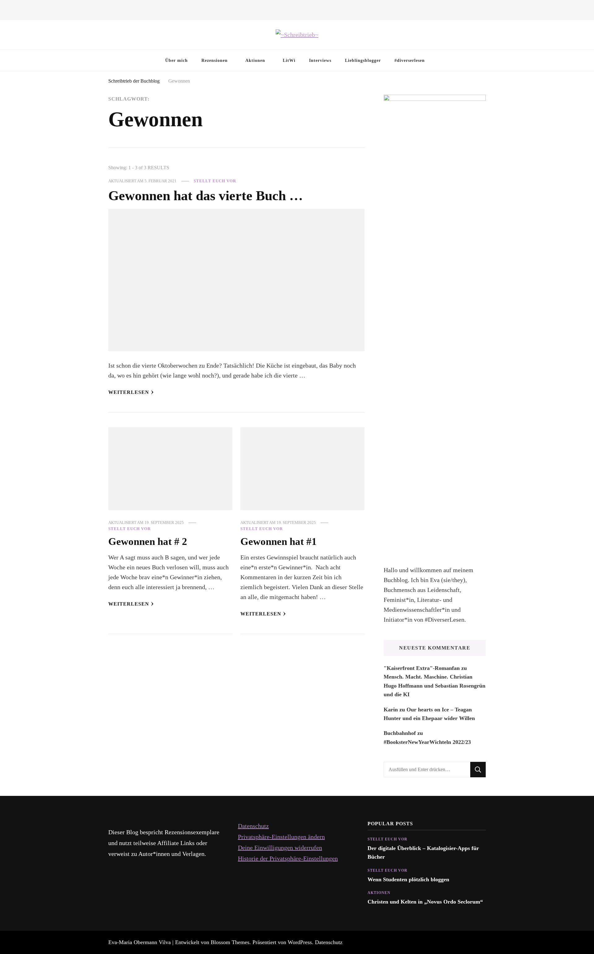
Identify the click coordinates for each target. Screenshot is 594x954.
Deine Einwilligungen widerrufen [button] (280, 847)
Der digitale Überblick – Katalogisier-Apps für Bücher (423, 852)
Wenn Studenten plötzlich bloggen (408, 879)
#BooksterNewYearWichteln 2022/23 (427, 742)
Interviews (320, 60)
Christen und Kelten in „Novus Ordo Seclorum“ (425, 902)
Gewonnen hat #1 (278, 541)
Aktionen (255, 60)
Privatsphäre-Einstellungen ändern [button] (281, 836)
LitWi (289, 60)
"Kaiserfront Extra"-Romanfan (422, 668)
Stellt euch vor (215, 181)
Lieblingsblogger (363, 60)
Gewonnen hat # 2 (147, 541)
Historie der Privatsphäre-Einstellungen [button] (288, 858)
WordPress (300, 942)
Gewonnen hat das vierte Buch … (205, 195)
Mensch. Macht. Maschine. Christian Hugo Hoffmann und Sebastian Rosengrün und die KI (434, 685)
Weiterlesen (128, 392)
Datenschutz (253, 825)
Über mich (176, 60)
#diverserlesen (409, 60)
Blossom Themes (230, 942)
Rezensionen (214, 60)
